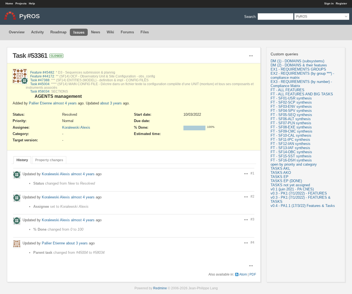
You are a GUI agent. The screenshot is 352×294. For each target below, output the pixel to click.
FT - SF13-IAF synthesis (290, 148)
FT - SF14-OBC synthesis (291, 152)
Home (9, 3)
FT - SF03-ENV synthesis (291, 106)
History (22, 160)
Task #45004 (40, 84)
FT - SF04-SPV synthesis (291, 111)
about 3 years (111, 103)
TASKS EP (279, 177)
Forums (127, 32)
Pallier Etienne (40, 103)
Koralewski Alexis (76, 127)
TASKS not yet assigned (290, 185)
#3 (252, 219)
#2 (252, 196)
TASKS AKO (281, 173)
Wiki (110, 32)
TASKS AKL (280, 168)
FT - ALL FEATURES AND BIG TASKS (302, 94)
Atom (243, 274)
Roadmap (58, 32)
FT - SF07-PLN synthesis (291, 123)
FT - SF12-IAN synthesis (290, 144)
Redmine (160, 288)
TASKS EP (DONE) (286, 181)
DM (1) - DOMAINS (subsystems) (297, 61)
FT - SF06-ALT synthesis (291, 119)
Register (341, 3)
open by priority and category (294, 164)
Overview (16, 32)
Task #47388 (40, 80)
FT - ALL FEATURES (287, 90)
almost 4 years (65, 103)
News (95, 32)
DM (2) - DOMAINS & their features (299, 65)
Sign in (329, 3)
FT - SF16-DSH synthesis (291, 160)
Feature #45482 (42, 72)
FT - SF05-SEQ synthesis (291, 115)
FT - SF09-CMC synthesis (291, 131)
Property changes (49, 160)
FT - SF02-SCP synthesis (291, 102)
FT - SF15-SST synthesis (291, 156)
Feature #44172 (42, 76)
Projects (21, 3)
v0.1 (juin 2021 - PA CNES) (292, 189)
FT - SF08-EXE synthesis (291, 127)
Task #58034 (40, 91)
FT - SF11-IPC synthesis (290, 139)
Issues (78, 32)
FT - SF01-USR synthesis (291, 98)
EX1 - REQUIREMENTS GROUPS (298, 69)
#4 (252, 242)
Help (32, 3)
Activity (37, 32)
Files (145, 32)
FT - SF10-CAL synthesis (291, 135)
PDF (252, 274)
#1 (252, 173)
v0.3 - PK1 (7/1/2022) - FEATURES (299, 193)
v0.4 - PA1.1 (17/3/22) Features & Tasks (303, 206)
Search (249, 16)
